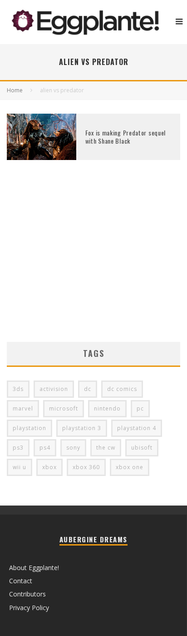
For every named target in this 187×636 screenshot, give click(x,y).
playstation (29, 428)
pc (140, 408)
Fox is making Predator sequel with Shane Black (125, 136)
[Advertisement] (93, 264)
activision (53, 389)
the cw (105, 447)
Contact (20, 580)
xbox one (129, 467)
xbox (49, 467)
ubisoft (142, 447)
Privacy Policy (29, 607)
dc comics (122, 389)
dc (87, 389)
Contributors (27, 594)
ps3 (18, 447)
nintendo (107, 408)
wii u (19, 467)
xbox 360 (86, 467)
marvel (23, 408)
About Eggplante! (34, 567)
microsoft (63, 408)
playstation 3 (81, 428)
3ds (18, 389)
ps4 (44, 447)
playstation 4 (136, 428)
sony (73, 447)
